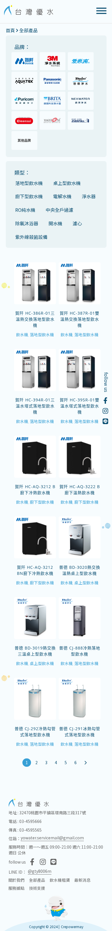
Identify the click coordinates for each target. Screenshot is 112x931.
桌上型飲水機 (86, 583)
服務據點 (16, 888)
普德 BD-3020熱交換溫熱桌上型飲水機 (79, 570)
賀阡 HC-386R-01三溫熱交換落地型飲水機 (35, 319)
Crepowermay (72, 926)
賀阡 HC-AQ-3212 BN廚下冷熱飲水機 (35, 570)
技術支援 (37, 888)
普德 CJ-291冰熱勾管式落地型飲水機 (79, 731)
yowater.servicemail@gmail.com (52, 838)
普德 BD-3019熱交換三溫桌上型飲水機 (35, 651)
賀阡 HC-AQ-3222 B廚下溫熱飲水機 (79, 489)
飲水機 (22, 334)
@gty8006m (39, 871)
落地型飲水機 (42, 334)
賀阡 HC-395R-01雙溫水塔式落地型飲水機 (79, 406)
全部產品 (28, 30)
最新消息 (82, 880)
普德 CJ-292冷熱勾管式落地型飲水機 (35, 731)
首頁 (10, 30)
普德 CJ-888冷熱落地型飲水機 (79, 651)
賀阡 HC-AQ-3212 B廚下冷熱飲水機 (35, 489)
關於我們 (16, 880)
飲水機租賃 (60, 880)
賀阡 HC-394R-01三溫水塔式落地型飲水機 (35, 406)
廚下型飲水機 (42, 502)
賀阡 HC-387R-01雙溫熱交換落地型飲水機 (79, 319)
